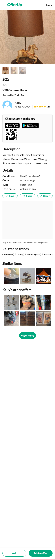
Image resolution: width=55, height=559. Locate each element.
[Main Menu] (4, 5)
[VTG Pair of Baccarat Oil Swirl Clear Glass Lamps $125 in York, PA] (11, 302)
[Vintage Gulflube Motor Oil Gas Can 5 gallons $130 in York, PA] (11, 318)
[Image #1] (5, 70)
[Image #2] (14, 70)
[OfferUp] (14, 5)
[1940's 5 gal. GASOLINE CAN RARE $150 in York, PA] (27, 302)
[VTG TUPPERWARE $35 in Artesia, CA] (11, 276)
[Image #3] (22, 70)
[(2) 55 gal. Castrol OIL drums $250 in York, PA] (43, 302)
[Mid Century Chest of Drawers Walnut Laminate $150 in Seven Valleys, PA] (27, 318)
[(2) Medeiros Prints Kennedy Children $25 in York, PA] (43, 318)
